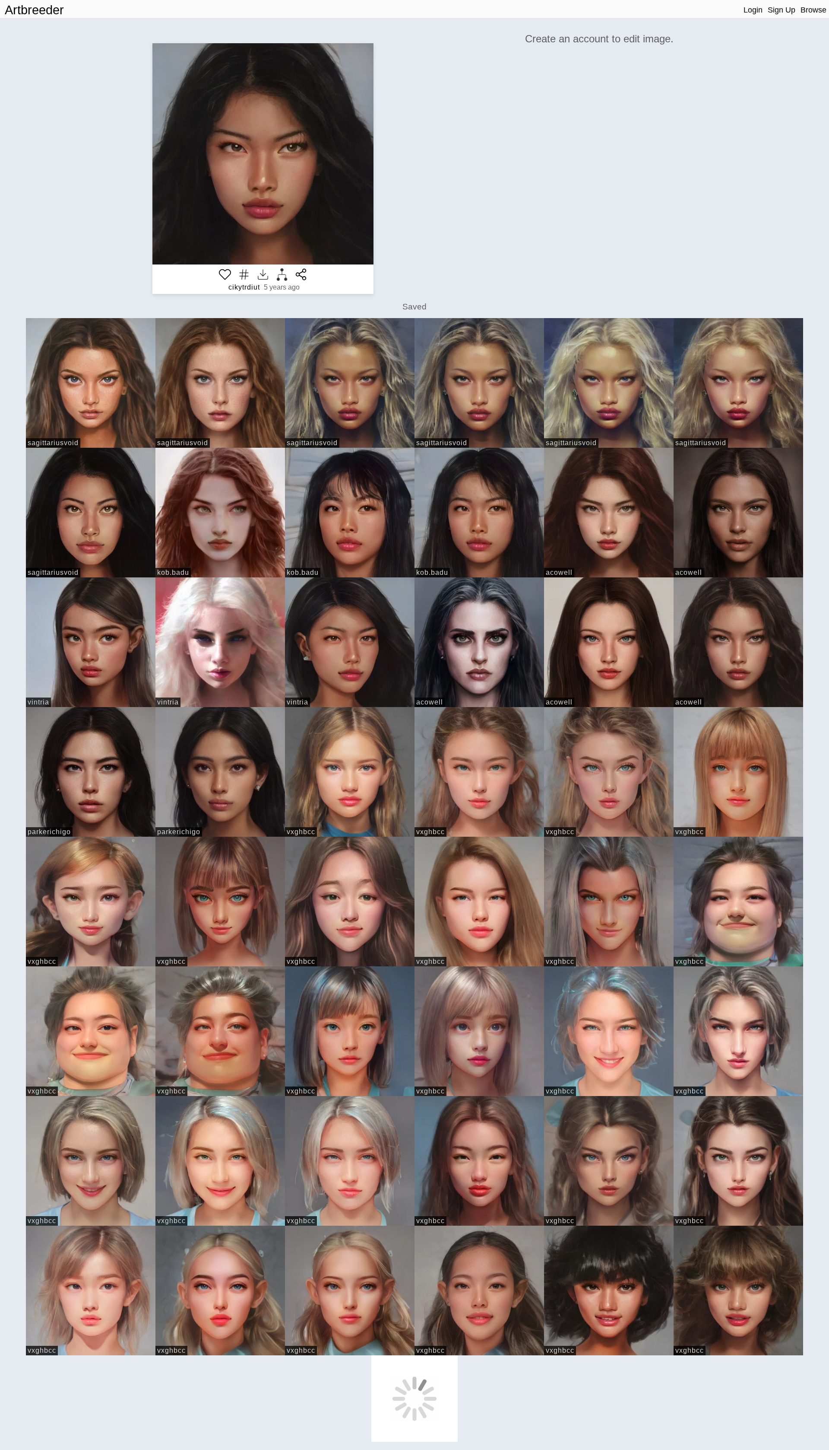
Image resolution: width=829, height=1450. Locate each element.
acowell (559, 572)
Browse (813, 10)
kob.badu (173, 572)
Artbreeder (34, 10)
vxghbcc (301, 831)
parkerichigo (49, 831)
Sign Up (781, 10)
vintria (38, 702)
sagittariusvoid (53, 442)
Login (753, 10)
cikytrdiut (244, 287)
